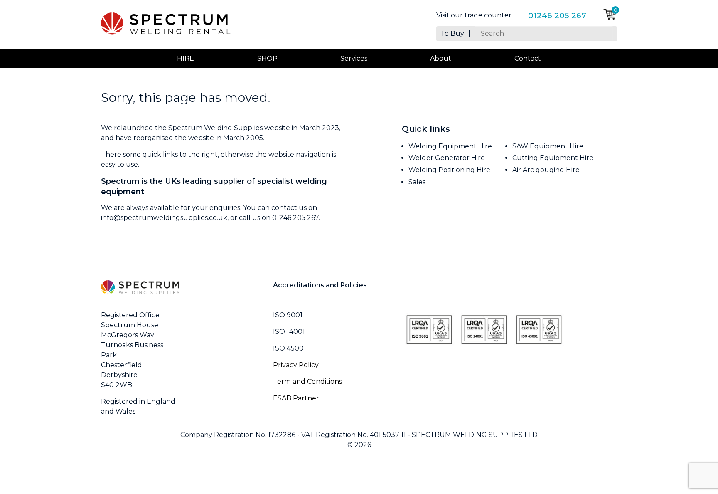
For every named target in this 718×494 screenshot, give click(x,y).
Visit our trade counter (473, 15)
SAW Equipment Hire (547, 146)
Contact (527, 58)
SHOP (267, 58)
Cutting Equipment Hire (552, 158)
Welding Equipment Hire (450, 146)
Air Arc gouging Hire (546, 170)
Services (353, 58)
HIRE (185, 58)
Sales (416, 182)
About (440, 58)
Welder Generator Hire (446, 158)
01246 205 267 (557, 15)
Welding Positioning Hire (449, 170)
